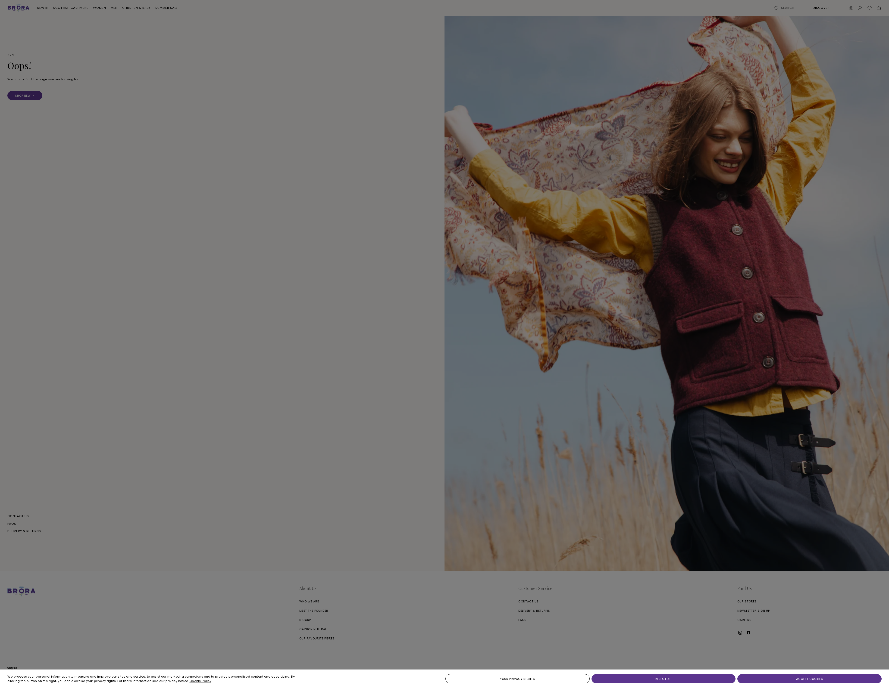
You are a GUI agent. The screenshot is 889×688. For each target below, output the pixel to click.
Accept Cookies (809, 679)
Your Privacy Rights (517, 679)
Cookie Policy (201, 681)
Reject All (663, 679)
